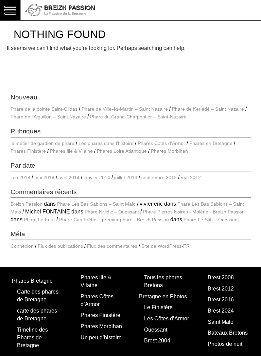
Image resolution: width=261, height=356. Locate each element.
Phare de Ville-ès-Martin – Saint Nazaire (125, 109)
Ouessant (155, 330)
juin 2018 (20, 177)
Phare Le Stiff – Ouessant (211, 219)
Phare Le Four (39, 219)
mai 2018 (44, 177)
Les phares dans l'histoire (106, 143)
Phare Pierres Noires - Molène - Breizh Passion (194, 211)
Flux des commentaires (112, 246)
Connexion (22, 246)
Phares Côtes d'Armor (161, 143)
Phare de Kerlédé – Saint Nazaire (208, 109)
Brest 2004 (157, 340)
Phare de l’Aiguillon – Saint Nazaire (48, 116)
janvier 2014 (97, 177)
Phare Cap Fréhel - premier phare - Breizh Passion (114, 219)
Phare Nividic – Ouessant (112, 211)
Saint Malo (220, 322)
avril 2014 (69, 177)
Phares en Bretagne (210, 143)
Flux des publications (60, 246)
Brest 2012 (221, 289)
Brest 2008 (221, 277)
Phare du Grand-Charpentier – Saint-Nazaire (138, 116)
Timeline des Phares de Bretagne (32, 337)
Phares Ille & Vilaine (71, 151)
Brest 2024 (221, 311)
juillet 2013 (125, 177)
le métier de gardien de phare (42, 143)
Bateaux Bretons (228, 333)
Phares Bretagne (32, 281)
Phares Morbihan (169, 151)
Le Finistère (158, 307)
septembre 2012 (159, 177)
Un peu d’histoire (101, 337)
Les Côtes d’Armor (166, 318)
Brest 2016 (221, 299)
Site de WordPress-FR (165, 246)
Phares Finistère (28, 151)
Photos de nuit (225, 344)
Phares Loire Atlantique (122, 151)
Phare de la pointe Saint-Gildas (44, 109)
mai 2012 (191, 177)
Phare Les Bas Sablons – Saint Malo (96, 204)
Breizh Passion (26, 204)
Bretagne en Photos (163, 296)
